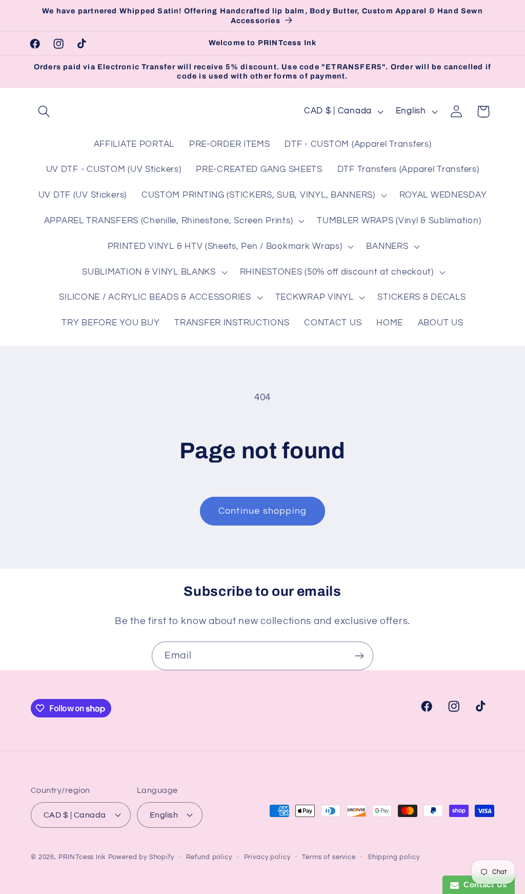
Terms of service (328, 857)
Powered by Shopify (141, 857)
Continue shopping (262, 511)
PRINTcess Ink (82, 857)
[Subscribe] (359, 656)
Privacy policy (267, 857)
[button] (44, 111)
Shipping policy (394, 857)
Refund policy (209, 857)
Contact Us (483, 884)
